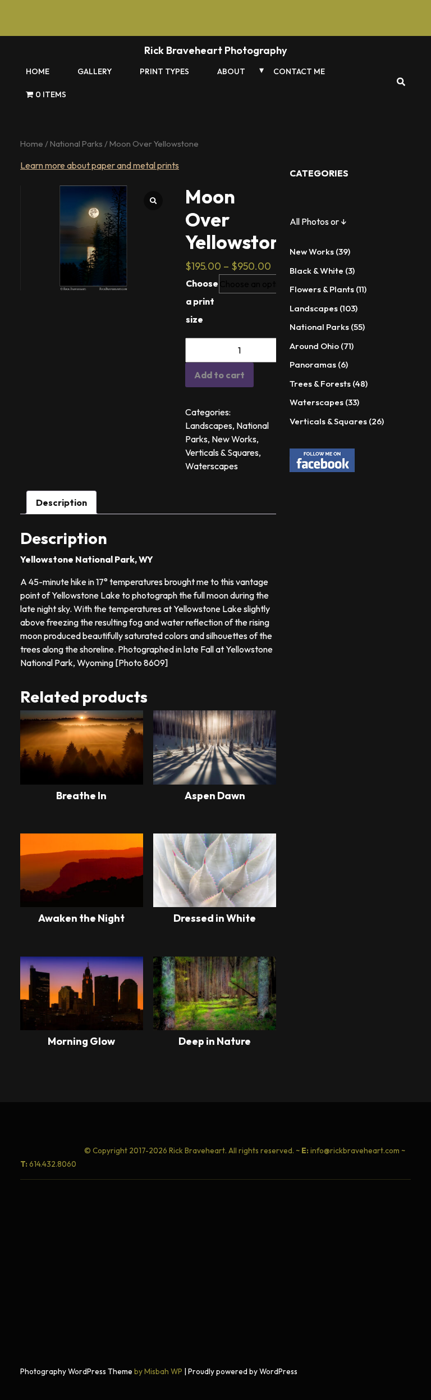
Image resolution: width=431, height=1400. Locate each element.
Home (37, 71)
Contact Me (299, 71)
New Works (234, 439)
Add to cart (219, 374)
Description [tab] (61, 502)
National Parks (76, 143)
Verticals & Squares (222, 452)
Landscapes (208, 425)
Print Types (164, 71)
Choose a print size (202, 301)
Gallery (94, 71)
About (231, 71)
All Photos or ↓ (318, 221)
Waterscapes (211, 466)
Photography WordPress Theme (76, 1371)
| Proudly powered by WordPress (240, 1371)
